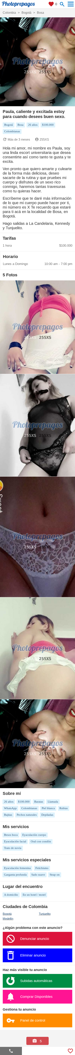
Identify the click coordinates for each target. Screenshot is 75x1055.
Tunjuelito (45, 913)
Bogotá (7, 913)
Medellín (8, 918)
